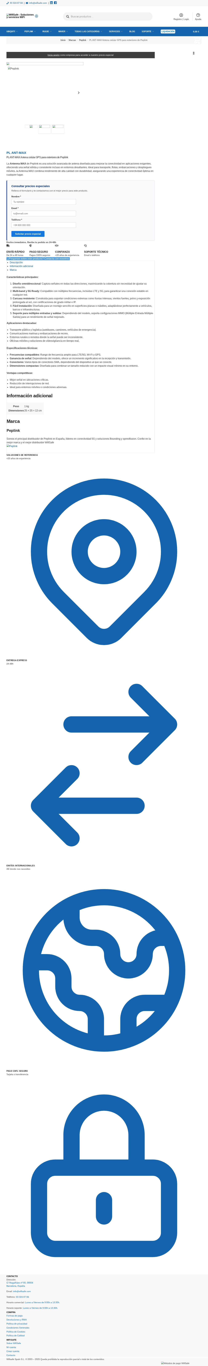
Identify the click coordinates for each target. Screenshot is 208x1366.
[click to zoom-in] (44, 92)
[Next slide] (78, 92)
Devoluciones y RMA (16, 1319)
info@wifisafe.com (38, 3)
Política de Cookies (15, 1331)
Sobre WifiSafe (13, 1343)
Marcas (72, 40)
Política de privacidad (16, 1323)
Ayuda (198, 19)
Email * (14, 208)
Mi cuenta (11, 1347)
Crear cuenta (12, 1351)
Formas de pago (14, 1315)
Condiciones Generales (17, 1327)
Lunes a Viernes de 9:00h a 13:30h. (42, 1302)
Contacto (10, 1355)
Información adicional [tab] (21, 266)
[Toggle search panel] (39, 16)
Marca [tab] (13, 270)
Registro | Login (181, 19)
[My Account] (36, 17)
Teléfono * (16, 220)
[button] (197, 42)
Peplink (82, 40)
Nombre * (16, 196)
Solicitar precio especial (28, 234)
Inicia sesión (54, 55)
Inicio (63, 40)
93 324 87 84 (16, 3)
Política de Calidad (15, 1335)
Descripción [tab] (16, 262)
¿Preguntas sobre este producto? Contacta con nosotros (38, 258)
